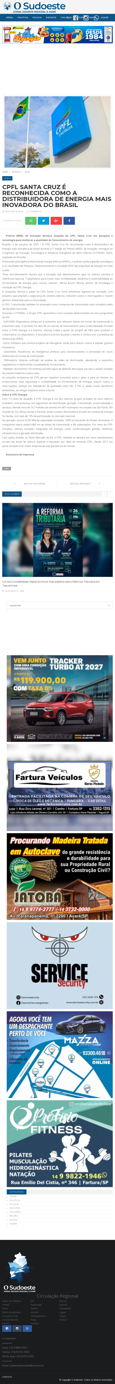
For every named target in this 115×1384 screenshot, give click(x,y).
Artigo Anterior (30, 483)
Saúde (14, 1220)
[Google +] (56, 221)
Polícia (37, 17)
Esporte (51, 17)
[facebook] (75, 18)
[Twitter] (43, 221)
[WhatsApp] (31, 221)
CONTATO (7, 1377)
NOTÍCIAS (16, 171)
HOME (5, 171)
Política (23, 17)
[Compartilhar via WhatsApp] (96, 18)
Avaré (13, 1223)
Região (14, 1216)
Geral (9, 17)
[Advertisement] (57, 69)
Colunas (15, 1212)
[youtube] (85, 18)
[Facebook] (69, 221)
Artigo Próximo (84, 483)
